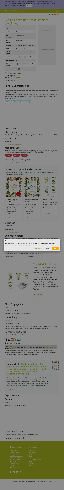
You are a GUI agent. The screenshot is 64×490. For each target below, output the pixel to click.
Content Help (33, 450)
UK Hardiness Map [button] (11, 102)
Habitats (12, 465)
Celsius (7, 256)
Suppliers (32, 461)
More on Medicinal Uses (18, 163)
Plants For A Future (11, 11)
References (8, 144)
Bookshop (32, 452)
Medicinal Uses (14, 452)
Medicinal (51, 347)
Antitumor (8, 155)
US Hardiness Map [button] (24, 102)
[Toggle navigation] (57, 11)
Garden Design (14, 463)
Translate (18, 78)
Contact (31, 463)
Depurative (16, 155)
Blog (30, 456)
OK (55, 248)
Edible (46, 347)
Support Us (32, 454)
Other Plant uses (15, 454)
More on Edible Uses (17, 144)
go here (35, 434)
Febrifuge (24, 155)
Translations (13, 467)
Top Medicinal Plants (16, 461)
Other (55, 347)
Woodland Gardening (16, 456)
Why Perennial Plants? (16, 458)
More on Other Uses (17, 232)
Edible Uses (13, 450)
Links (30, 458)
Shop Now (47, 213)
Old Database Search (35, 460)
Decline (47, 248)
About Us (32, 465)
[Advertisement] (32, 116)
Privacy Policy (38, 248)
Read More (11, 390)
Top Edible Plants (15, 460)
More (9, 217)
